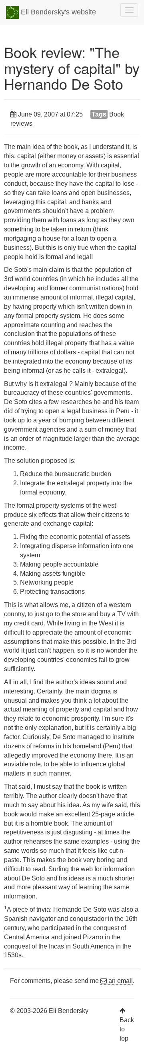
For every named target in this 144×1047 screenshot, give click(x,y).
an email (120, 980)
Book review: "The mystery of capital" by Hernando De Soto (72, 68)
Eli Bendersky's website (57, 12)
